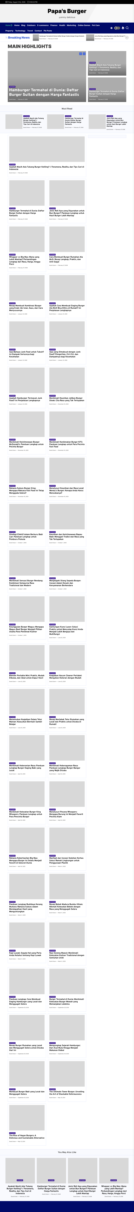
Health (62, 25)
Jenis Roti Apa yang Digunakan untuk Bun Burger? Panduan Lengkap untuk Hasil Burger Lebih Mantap (117, 122)
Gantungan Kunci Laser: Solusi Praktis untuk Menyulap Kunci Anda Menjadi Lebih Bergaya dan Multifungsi (66, 630)
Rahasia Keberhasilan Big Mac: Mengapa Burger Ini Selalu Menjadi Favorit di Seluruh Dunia (25, 860)
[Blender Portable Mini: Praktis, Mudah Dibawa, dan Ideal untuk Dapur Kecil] (27, 658)
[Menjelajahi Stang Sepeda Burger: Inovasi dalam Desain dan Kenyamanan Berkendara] (67, 563)
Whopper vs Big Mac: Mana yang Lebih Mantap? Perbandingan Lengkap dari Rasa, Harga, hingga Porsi (24, 261)
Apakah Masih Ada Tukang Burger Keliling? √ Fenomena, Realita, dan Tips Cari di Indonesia (105, 67)
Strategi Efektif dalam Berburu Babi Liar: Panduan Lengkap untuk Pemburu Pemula (26, 537)
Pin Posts (48, 31)
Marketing (71, 25)
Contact (38, 31)
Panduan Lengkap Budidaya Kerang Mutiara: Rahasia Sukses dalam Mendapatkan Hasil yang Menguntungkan (25, 908)
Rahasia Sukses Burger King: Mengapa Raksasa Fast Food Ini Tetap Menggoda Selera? (26, 490)
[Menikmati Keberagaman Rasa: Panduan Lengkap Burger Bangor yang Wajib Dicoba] (67, 748)
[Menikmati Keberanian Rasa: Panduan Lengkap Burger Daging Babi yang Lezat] (27, 748)
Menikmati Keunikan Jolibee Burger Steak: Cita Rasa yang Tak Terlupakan (66, 399)
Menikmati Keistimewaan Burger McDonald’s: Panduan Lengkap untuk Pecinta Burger (26, 444)
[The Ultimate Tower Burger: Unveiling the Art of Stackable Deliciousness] (67, 1074)
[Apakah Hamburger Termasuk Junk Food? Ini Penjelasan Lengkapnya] (27, 380)
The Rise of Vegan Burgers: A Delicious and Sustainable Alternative (26, 1136)
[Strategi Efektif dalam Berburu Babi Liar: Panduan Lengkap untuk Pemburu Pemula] (27, 516)
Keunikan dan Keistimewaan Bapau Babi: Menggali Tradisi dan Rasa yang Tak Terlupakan (66, 537)
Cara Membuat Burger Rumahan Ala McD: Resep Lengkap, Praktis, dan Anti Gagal (66, 259)
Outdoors (31, 25)
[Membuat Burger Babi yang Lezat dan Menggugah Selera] (27, 1074)
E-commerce (43, 25)
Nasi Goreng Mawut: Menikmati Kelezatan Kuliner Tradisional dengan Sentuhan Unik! (66, 955)
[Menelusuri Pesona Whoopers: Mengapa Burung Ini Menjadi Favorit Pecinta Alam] (67, 794)
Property (9, 31)
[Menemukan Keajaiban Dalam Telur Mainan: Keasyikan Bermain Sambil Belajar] (27, 701)
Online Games (84, 25)
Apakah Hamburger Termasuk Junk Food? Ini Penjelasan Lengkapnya (25, 399)
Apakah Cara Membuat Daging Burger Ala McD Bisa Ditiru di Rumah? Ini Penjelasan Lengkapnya (67, 308)
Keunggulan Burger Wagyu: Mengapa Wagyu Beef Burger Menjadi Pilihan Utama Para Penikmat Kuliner (26, 629)
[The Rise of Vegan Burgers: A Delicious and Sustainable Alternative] (27, 1117)
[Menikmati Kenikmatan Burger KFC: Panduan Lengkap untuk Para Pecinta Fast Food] (67, 424)
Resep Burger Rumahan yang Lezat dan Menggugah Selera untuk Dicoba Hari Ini (26, 1048)
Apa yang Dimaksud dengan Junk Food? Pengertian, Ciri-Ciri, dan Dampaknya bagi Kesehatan (64, 354)
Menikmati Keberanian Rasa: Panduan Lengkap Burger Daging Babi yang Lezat (26, 768)
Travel (30, 31)
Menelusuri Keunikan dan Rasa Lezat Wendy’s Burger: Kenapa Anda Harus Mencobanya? (66, 490)
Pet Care (96, 25)
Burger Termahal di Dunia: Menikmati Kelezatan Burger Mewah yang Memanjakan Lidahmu (66, 1001)
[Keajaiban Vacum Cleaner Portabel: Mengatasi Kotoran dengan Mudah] (67, 658)
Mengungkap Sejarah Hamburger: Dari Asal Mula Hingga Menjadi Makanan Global (64, 1048)
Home (8, 25)
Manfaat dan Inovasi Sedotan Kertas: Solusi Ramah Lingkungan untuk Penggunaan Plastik (66, 860)
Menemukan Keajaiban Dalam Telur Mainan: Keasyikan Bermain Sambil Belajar (25, 722)
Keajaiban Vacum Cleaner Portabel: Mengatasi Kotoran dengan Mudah (65, 676)
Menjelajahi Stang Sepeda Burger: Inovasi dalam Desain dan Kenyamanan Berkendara (65, 583)
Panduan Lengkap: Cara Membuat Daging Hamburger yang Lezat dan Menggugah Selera (25, 1001)
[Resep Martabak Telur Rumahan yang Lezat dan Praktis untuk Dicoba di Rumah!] (67, 701)
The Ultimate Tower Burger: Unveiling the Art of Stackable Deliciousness (66, 1093)
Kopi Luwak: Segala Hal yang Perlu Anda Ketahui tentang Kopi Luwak (25, 954)
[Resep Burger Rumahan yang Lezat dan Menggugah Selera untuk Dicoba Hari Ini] (27, 1027)
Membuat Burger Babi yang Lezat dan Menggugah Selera (26, 1093)
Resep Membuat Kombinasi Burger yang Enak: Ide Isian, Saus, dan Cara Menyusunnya (26, 308)
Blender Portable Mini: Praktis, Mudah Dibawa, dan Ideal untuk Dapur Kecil (26, 676)
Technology (20, 31)
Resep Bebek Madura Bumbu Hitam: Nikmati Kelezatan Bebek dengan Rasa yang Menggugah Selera (66, 906)
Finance (53, 25)
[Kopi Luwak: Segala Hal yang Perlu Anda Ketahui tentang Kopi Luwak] (27, 935)
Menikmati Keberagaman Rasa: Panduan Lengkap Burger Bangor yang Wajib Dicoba (64, 768)
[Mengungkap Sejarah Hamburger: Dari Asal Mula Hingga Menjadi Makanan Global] (67, 1027)
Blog (23, 25)
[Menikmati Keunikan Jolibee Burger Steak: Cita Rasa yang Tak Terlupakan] (67, 380)
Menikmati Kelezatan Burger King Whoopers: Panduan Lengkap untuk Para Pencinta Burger (25, 814)
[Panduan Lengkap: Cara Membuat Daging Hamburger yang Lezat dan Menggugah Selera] (27, 981)
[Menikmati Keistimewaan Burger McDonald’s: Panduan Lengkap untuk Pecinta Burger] (27, 424)
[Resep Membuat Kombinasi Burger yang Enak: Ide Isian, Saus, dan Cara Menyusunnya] (27, 288)
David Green (77, 38)
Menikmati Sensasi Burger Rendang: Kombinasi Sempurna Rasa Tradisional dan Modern (26, 583)
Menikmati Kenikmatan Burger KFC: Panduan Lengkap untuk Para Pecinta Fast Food (67, 444)
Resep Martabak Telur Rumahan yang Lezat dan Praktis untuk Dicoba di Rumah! (66, 722)
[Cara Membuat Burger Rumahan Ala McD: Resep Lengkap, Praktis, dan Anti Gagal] (67, 239)
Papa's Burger (67, 11)
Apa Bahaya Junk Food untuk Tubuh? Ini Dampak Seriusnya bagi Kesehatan (26, 354)
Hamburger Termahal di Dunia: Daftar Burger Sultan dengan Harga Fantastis (41, 36)
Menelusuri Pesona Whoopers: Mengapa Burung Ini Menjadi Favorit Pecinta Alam (66, 814)
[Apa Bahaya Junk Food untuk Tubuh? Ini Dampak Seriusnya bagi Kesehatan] (27, 334)
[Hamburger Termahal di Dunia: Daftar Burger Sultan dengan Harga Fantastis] (47, 76)
